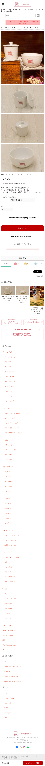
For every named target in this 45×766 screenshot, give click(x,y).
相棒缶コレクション (10, 545)
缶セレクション (7, 530)
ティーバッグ (7, 408)
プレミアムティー (9, 391)
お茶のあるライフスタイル (12, 667)
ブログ (6, 693)
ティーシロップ (9, 401)
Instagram (7, 713)
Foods (4, 589)
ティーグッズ (7, 552)
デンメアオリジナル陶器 (11, 557)
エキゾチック (8, 491)
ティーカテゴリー (8, 352)
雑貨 (4, 640)
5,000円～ (7, 523)
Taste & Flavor (7, 467)
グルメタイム (8, 455)
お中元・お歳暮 (7, 635)
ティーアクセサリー (10, 577)
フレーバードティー (10, 357)
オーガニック (7, 625)
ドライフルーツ (9, 618)
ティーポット (8, 567)
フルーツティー (9, 362)
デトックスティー (9, 396)
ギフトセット (7, 498)
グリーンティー (9, 372)
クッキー (7, 613)
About (6, 662)
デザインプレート (9, 572)
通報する (39, 276)
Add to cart (22, 228)
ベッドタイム (8, 459)
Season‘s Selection (9, 630)
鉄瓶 (5, 562)
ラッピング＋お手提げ (8, 197)
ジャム (6, 594)
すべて (6, 263)
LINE (6, 718)
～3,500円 (7, 508)
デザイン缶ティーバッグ (11, 428)
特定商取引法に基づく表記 (12, 681)
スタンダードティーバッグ (12, 413)
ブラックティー (9, 367)
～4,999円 (7, 518)
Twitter (6, 708)
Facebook (7, 703)
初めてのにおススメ (9, 645)
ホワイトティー (9, 386)
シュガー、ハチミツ (10, 599)
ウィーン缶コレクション (11, 540)
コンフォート (8, 486)
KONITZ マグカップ (10, 581)
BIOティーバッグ (9, 418)
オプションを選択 (32, 763)
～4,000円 (7, 513)
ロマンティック (9, 481)
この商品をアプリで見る (22, 244)
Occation (5, 440)
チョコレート (8, 603)
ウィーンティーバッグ (11, 423)
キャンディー (8, 608)
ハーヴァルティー (9, 381)
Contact (7, 671)
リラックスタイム (9, 445)
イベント (5, 650)
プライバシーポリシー (11, 676)
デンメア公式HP (9, 698)
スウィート (7, 476)
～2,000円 (7, 503)
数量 (2, 206)
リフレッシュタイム (10, 450)
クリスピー (7, 472)
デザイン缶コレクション (11, 535)
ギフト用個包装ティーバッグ (13, 433)
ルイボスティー (9, 376)
